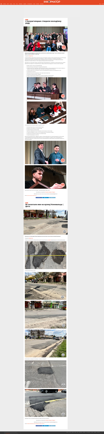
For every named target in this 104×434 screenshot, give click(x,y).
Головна (67, 432)
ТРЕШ (77, 432)
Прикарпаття (34, 195)
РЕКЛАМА (95, 432)
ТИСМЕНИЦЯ (80, 432)
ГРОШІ (75, 432)
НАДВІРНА (84, 432)
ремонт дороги (41, 423)
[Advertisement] (52, 11)
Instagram (50, 192)
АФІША (92, 432)
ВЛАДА (73, 432)
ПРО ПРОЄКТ (98, 432)
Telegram (53, 192)
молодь (30, 195)
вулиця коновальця (30, 423)
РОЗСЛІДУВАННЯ (88, 432)
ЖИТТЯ (70, 432)
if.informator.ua (8, 433)
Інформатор (31, 55)
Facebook (46, 192)
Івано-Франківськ (36, 423)
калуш (28, 195)
